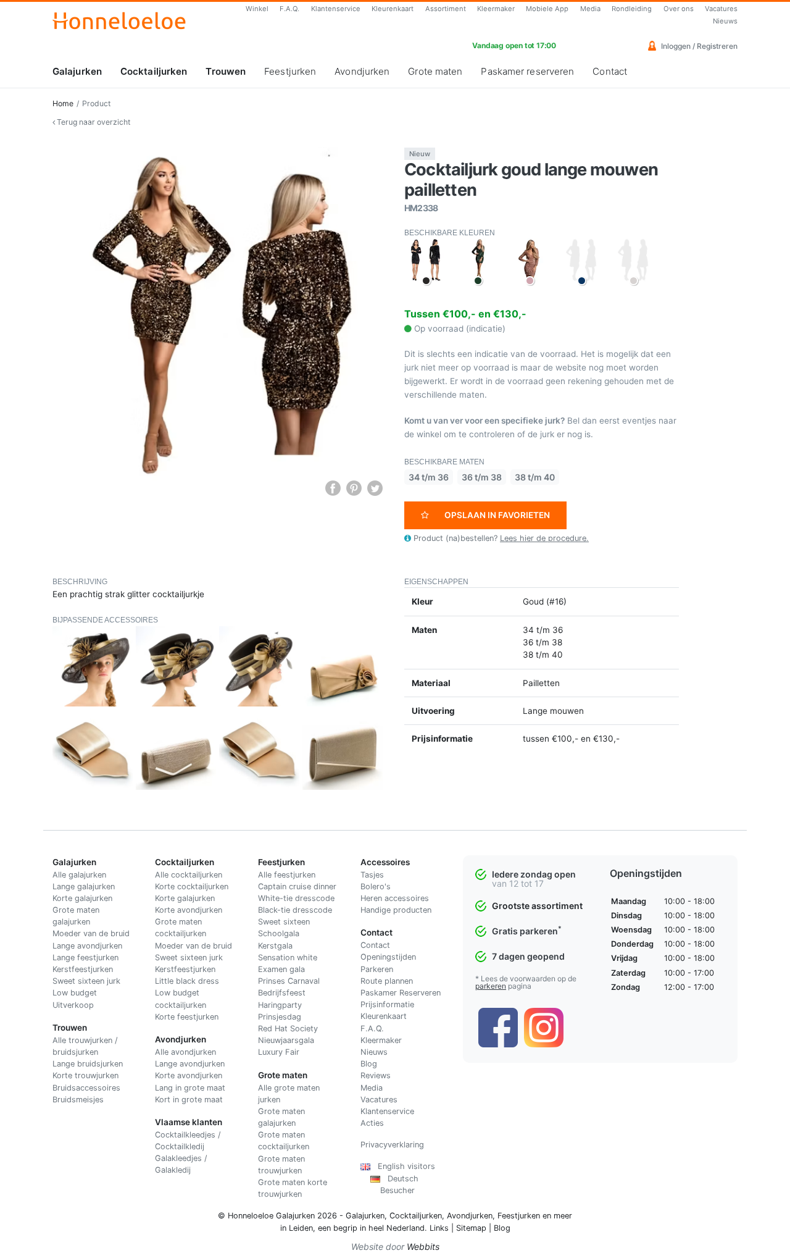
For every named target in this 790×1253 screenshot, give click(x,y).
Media (590, 8)
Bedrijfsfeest (282, 992)
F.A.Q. (289, 8)
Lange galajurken (83, 886)
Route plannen (386, 981)
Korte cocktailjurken (191, 886)
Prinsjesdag (279, 1016)
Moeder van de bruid (91, 933)
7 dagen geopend (528, 956)
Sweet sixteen (284, 921)
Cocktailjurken (153, 71)
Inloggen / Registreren (698, 46)
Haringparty (280, 1005)
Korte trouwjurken (85, 1075)
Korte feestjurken (186, 1016)
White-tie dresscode (296, 898)
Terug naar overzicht (92, 122)
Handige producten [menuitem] (395, 910)
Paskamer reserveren (527, 71)
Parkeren (376, 969)
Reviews (375, 1075)
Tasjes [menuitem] (372, 874)
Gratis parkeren (527, 931)
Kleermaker (496, 8)
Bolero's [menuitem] (375, 886)
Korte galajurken (82, 898)
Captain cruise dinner (297, 886)
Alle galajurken (79, 874)
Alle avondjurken (185, 1052)
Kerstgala (275, 945)
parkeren (490, 986)
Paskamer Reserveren (400, 992)
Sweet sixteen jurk (86, 981)
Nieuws (725, 21)
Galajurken (77, 71)
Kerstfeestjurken (82, 969)
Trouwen (226, 71)
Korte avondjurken (188, 910)
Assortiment (445, 8)
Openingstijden (388, 957)
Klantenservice (335, 8)
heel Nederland (396, 1228)
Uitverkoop (73, 1005)
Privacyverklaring (392, 1144)
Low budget (74, 992)
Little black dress (187, 981)
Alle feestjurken (286, 874)
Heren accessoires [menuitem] (394, 898)
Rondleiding (632, 8)
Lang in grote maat (190, 1087)
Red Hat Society (288, 1028)
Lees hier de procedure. (544, 538)
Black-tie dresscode (295, 910)
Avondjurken (362, 71)
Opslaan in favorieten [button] (497, 515)
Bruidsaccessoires (86, 1087)
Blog (368, 1063)
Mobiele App (547, 8)
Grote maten (435, 71)
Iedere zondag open (534, 874)
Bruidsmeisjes (78, 1099)
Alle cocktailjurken (188, 874)
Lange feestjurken (85, 957)
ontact (378, 945)
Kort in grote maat (189, 1099)
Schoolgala (278, 933)
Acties (372, 1123)
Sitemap (471, 1228)
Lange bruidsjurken (87, 1063)
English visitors (402, 1166)
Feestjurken (290, 71)
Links (439, 1228)
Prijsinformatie (387, 1004)
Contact (609, 71)
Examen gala (281, 969)
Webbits (423, 1246)
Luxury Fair (278, 1052)
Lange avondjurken (87, 945)
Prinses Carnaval (289, 981)
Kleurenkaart (393, 8)
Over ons (678, 8)
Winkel (257, 8)
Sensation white (287, 957)
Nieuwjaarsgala (286, 1040)
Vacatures (721, 8)
